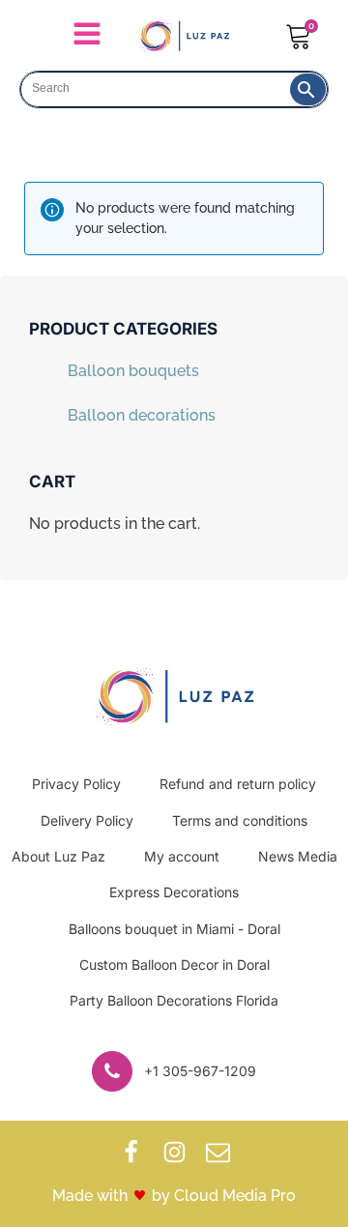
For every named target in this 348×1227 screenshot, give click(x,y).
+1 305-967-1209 (200, 1071)
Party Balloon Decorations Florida (174, 1000)
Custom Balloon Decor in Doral (174, 964)
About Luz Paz (58, 856)
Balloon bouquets (133, 371)
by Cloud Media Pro (224, 1195)
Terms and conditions (239, 820)
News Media (297, 856)
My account (181, 856)
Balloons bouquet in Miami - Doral (174, 928)
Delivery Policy (87, 820)
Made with (90, 1195)
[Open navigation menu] (87, 36)
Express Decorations (174, 892)
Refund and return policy (238, 783)
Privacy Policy (76, 783)
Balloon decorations (142, 415)
